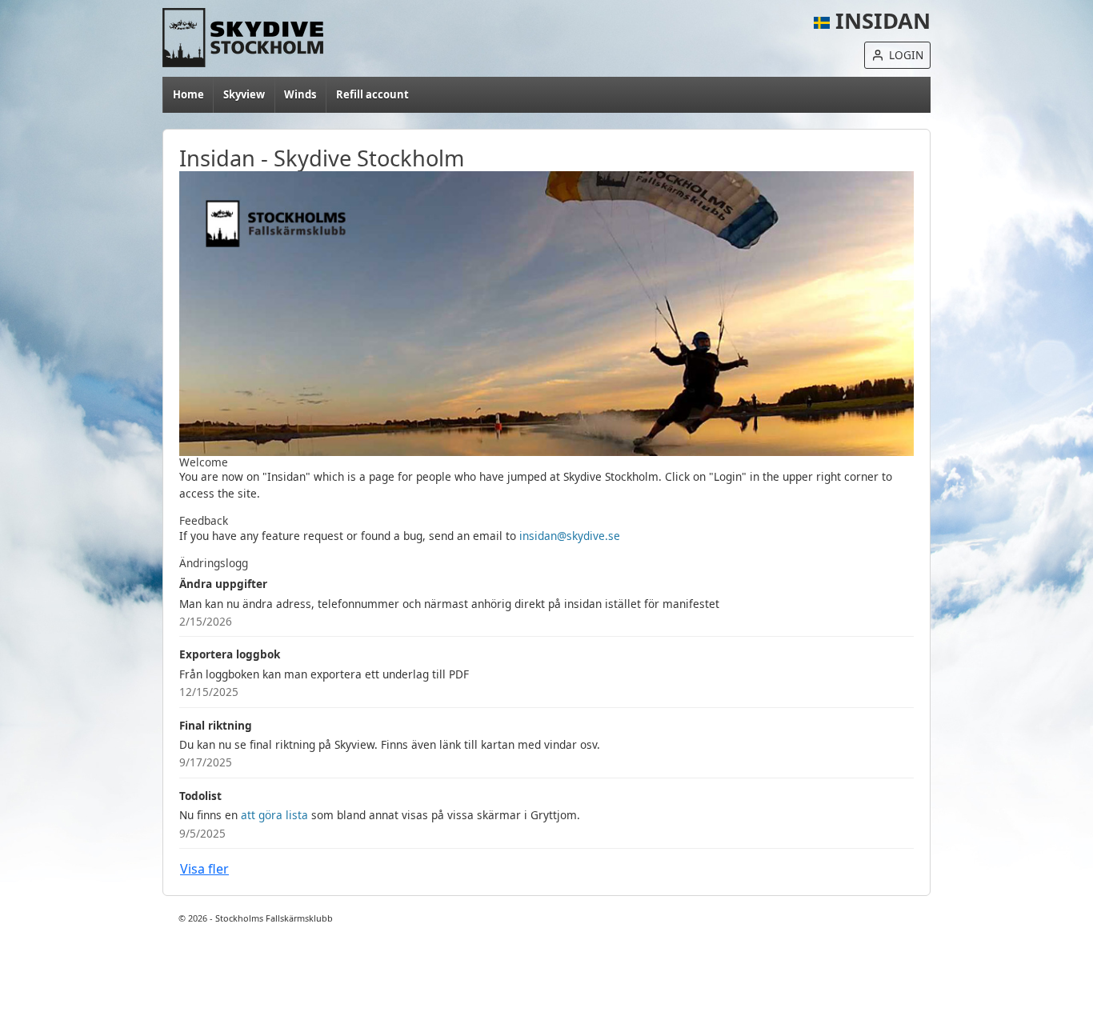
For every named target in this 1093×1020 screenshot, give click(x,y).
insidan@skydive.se (569, 535)
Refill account (372, 94)
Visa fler (204, 869)
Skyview (244, 94)
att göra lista (274, 814)
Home (251, 37)
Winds (300, 94)
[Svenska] (822, 20)
